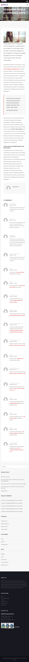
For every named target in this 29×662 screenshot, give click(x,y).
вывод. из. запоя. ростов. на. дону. (17, 345)
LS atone (3, 500)
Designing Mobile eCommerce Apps (14, 500)
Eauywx (11, 354)
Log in (2, 556)
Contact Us (3, 605)
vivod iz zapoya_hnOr (13, 442)
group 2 (2, 541)
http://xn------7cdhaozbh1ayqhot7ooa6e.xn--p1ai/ (17, 450)
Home (2, 596)
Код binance (12, 235)
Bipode (11, 412)
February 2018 (4, 526)
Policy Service (4, 603)
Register (3, 554)
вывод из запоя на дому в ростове (18, 373)
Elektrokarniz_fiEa (13, 310)
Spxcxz (11, 427)
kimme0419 (14, 17)
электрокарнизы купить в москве (17, 315)
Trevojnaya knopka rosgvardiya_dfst (16, 323)
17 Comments (15, 19)
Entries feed (3, 559)
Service (2, 600)
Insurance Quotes (5, 598)
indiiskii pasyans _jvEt (14, 295)
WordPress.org (4, 565)
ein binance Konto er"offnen (15, 253)
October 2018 (4, 521)
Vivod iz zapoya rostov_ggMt (15, 339)
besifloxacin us (20, 358)
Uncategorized (23, 17)
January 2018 (4, 529)
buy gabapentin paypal (15, 403)
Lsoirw (11, 268)
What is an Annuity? (5, 476)
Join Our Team (4, 601)
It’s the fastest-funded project (11, 69)
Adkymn (11, 281)
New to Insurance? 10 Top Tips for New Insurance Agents (13, 483)
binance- (11, 218)
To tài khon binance (13, 203)
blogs (2, 538)
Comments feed (4, 562)
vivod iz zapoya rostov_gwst (15, 368)
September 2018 (5, 523)
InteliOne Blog (4, 490)
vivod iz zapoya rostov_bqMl (15, 383)
